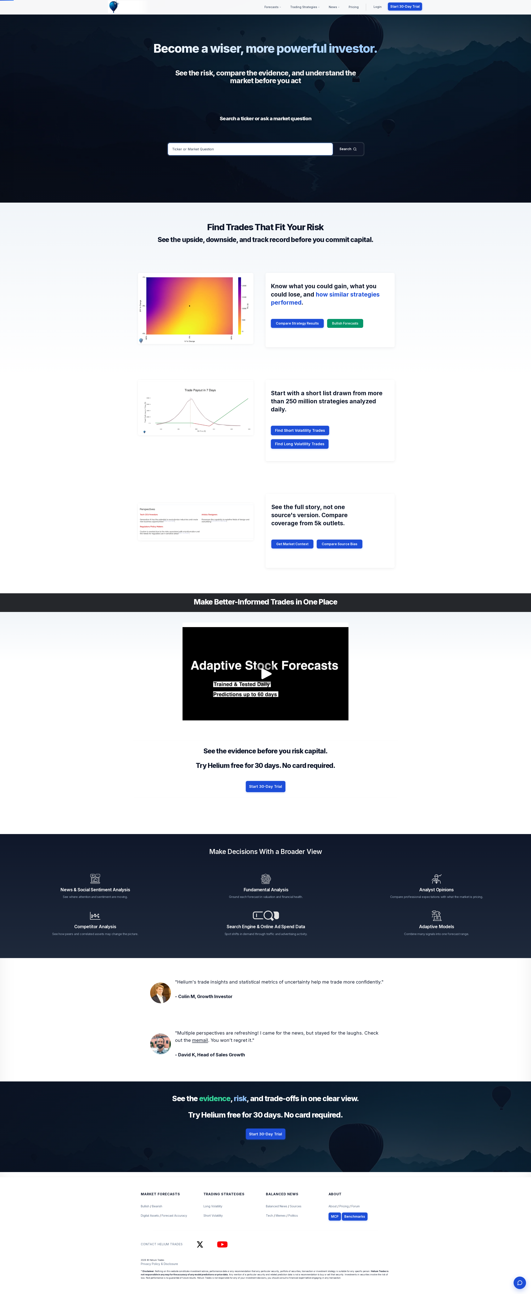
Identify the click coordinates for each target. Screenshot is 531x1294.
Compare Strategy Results (297, 323)
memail (200, 1040)
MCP (335, 1216)
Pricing (354, 7)
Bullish (145, 1206)
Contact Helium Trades (162, 1244)
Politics (293, 1215)
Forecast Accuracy (174, 1215)
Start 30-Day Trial (405, 6)
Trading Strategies (304, 7)
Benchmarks (354, 1216)
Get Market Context (292, 544)
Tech (270, 1215)
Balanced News (277, 1206)
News (333, 7)
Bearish (157, 1206)
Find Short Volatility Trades (300, 430)
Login (378, 7)
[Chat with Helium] (520, 1283)
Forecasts (271, 7)
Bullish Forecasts (345, 323)
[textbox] (250, 149)
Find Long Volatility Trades (299, 444)
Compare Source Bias (339, 544)
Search (345, 149)
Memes (281, 1215)
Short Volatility (213, 1215)
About (333, 1206)
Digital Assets (150, 1215)
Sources (295, 1206)
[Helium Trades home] (127, 7)
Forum (355, 1206)
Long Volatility (212, 1206)
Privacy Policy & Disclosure (159, 1264)
